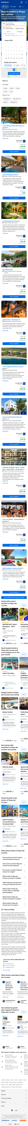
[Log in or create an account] (21, 2)
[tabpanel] (14, 51)
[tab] (8, 32)
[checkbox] (22, 43)
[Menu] (26, 2)
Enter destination (9, 22)
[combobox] (14, 24)
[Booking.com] (5, 2)
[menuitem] (5, 6)
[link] (5, 88)
